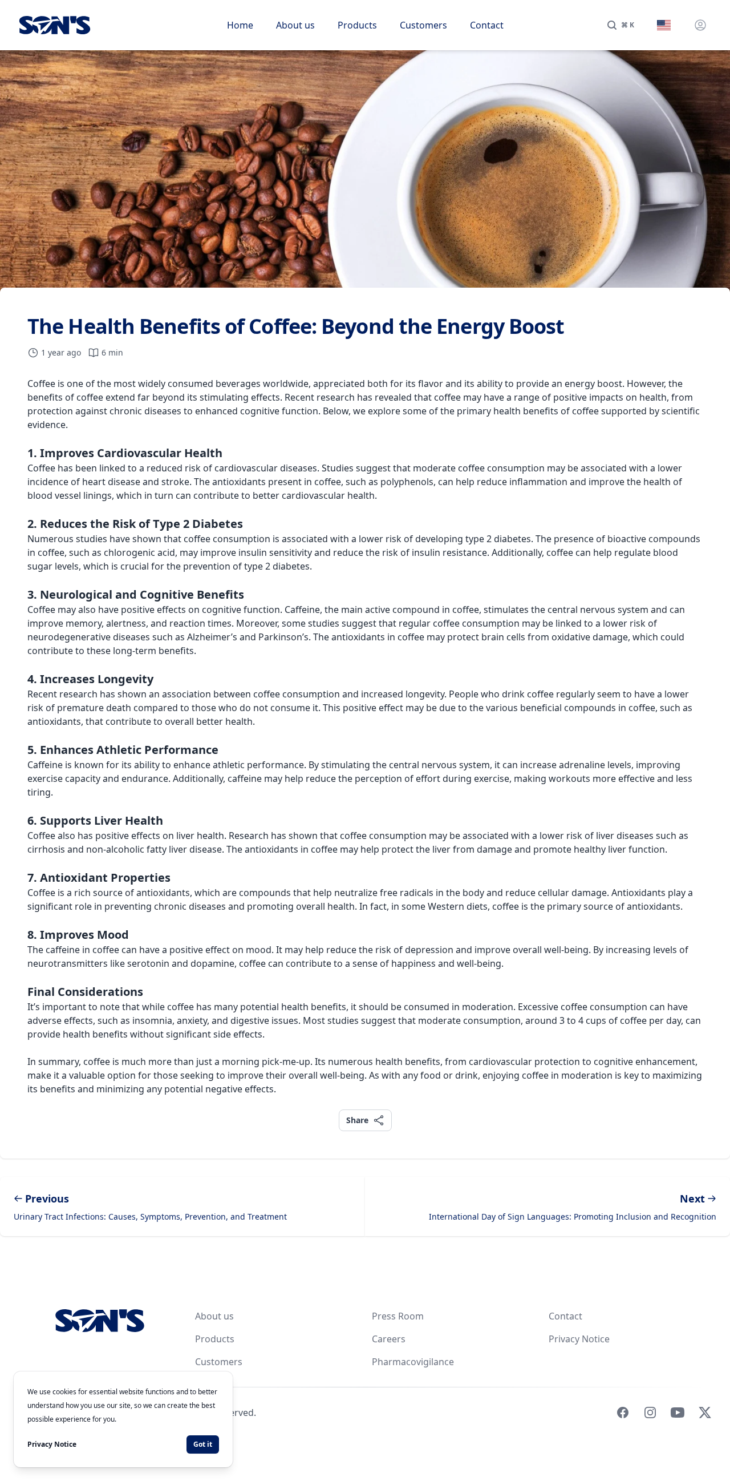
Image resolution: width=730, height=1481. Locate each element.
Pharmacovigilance (413, 1361)
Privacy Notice (579, 1339)
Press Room (398, 1316)
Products (357, 25)
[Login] (700, 25)
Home (240, 25)
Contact (487, 25)
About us (295, 25)
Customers (423, 25)
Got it (202, 1444)
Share (357, 1119)
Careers (388, 1339)
